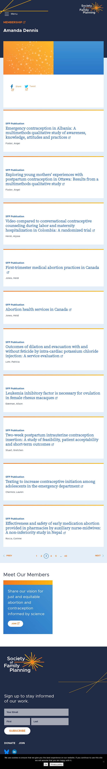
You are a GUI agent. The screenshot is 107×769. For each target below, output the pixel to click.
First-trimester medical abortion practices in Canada (52, 267)
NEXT (98, 556)
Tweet (33, 86)
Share (18, 86)
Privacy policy (56, 764)
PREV (9, 556)
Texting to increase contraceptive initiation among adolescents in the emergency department (50, 484)
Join (13, 624)
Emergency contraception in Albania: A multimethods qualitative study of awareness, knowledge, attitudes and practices (46, 132)
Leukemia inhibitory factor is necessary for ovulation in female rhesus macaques (53, 395)
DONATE (9, 743)
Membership (12, 22)
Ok (46, 764)
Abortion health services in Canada (37, 309)
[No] (103, 761)
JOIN (22, 743)
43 (65, 556)
